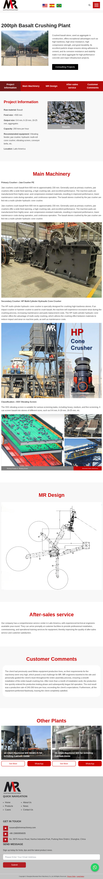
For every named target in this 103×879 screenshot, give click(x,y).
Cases (8, 810)
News (25, 806)
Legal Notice (80, 876)
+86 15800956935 (17, 833)
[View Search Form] (89, 5)
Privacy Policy (71, 876)
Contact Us (28, 810)
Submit (14, 865)
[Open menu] (96, 5)
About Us (27, 802)
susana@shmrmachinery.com (22, 827)
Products (9, 806)
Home (7, 802)
